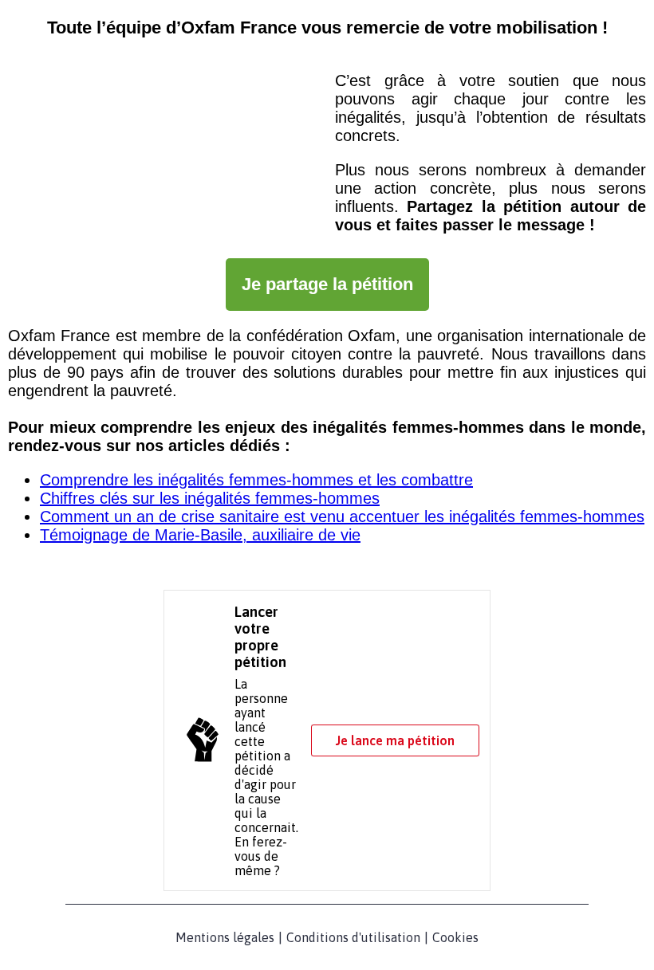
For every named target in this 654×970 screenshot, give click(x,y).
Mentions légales (224, 937)
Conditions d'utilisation (353, 937)
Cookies (455, 937)
